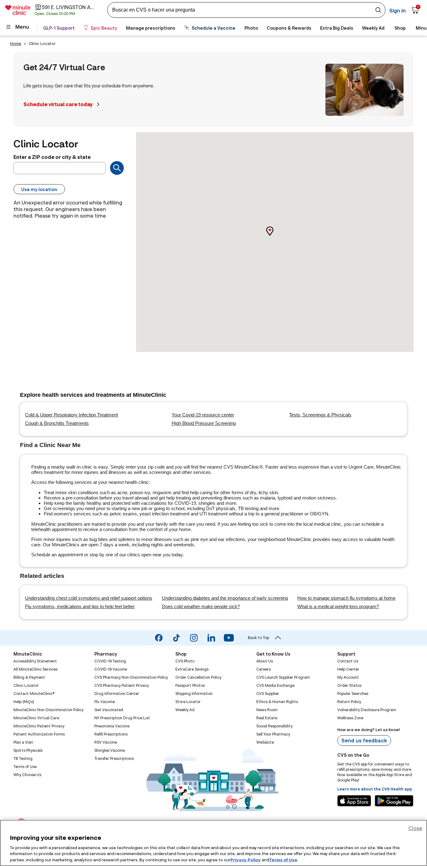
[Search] (117, 168)
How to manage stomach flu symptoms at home (346, 598)
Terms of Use (283, 859)
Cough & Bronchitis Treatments (57, 423)
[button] (275, 236)
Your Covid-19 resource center (203, 414)
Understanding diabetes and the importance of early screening (225, 598)
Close (415, 828)
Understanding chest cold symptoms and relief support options (88, 598)
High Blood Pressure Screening (204, 423)
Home (15, 43)
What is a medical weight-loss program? (338, 606)
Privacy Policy (245, 859)
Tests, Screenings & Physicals (320, 414)
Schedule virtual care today (58, 104)
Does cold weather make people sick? (201, 606)
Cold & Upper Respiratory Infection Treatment (71, 414)
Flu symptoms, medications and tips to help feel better (80, 606)
